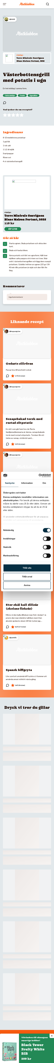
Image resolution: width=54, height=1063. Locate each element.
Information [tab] (27, 483)
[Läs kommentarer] (4, 102)
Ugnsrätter (33, 95)
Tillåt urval (27, 576)
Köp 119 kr (12, 229)
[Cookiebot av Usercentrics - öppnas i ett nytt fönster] (39, 475)
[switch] (47, 538)
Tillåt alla (27, 568)
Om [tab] (44, 483)
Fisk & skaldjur (10, 95)
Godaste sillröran (19, 363)
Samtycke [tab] (10, 483)
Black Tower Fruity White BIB (32, 1049)
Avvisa (27, 585)
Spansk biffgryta (19, 670)
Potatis (22, 95)
